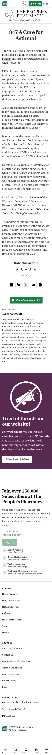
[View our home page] (4, 4)
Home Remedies (10, 594)
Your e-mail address (10, 532)
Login (46, 4)
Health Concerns (10, 607)
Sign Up (10, 542)
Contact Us (7, 655)
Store (4, 626)
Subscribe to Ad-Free (17, 459)
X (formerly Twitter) (15, 709)
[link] (11, 285)
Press (4, 687)
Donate (5, 633)
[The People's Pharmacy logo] (26, 14)
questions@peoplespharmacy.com (22, 702)
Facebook (10, 716)
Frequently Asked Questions (16, 661)
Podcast (6, 613)
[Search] (24, 3)
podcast (6, 59)
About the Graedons (12, 649)
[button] (40, 285)
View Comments (28, 300)
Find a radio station (12, 620)
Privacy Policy (9, 681)
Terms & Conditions (12, 668)
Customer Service (10, 674)
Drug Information (11, 601)
